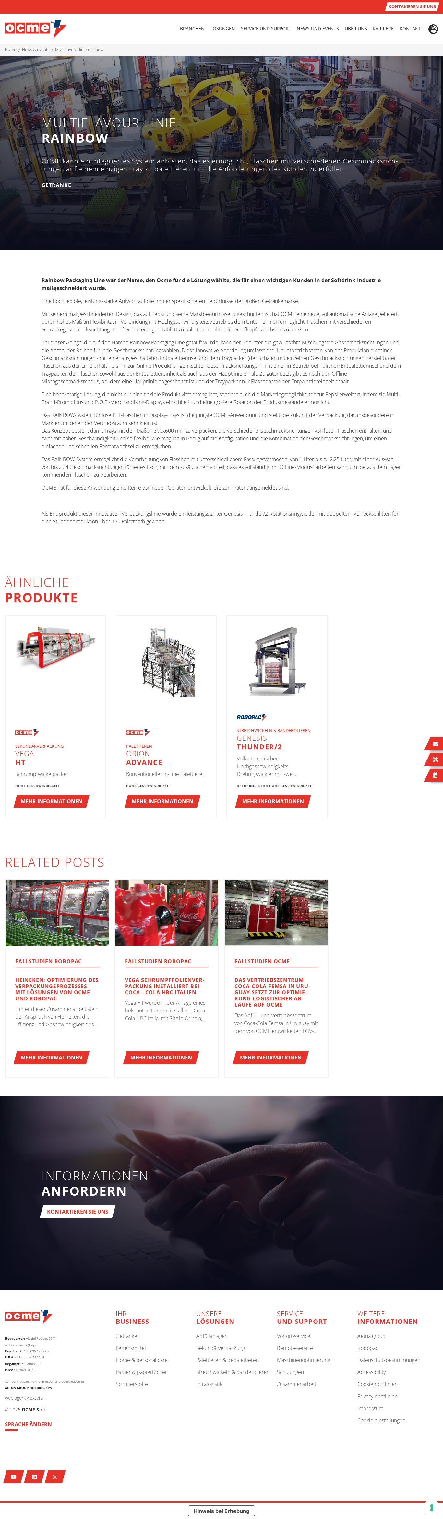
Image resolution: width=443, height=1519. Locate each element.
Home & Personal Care (142, 1360)
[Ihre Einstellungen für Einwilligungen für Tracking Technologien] (431, 1507)
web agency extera (24, 1398)
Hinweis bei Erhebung (221, 1511)
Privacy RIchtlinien (377, 1396)
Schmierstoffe (132, 1384)
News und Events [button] (318, 28)
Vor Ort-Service (293, 1336)
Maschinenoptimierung (303, 1360)
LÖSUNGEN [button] (222, 28)
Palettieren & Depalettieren (227, 1360)
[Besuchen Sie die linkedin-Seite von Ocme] (34, 1476)
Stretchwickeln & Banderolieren (232, 1372)
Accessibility (371, 1372)
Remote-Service (295, 1348)
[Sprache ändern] (433, 29)
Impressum (370, 1408)
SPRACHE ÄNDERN (28, 1424)
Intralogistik (209, 1384)
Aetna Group (371, 1336)
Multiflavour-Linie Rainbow (79, 49)
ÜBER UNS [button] (356, 28)
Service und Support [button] (266, 28)
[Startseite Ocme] (36, 28)
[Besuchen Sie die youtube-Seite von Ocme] (13, 1476)
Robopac (367, 1348)
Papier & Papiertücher (141, 1372)
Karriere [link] (383, 28)
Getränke (126, 1336)
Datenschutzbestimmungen (388, 1360)
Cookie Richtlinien (377, 1384)
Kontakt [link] (410, 28)
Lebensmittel (131, 1348)
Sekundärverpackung (220, 1348)
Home (10, 49)
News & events (35, 49)
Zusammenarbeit (296, 1384)
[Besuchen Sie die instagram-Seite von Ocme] (55, 1476)
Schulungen (290, 1372)
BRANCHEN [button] (192, 28)
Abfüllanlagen (212, 1336)
